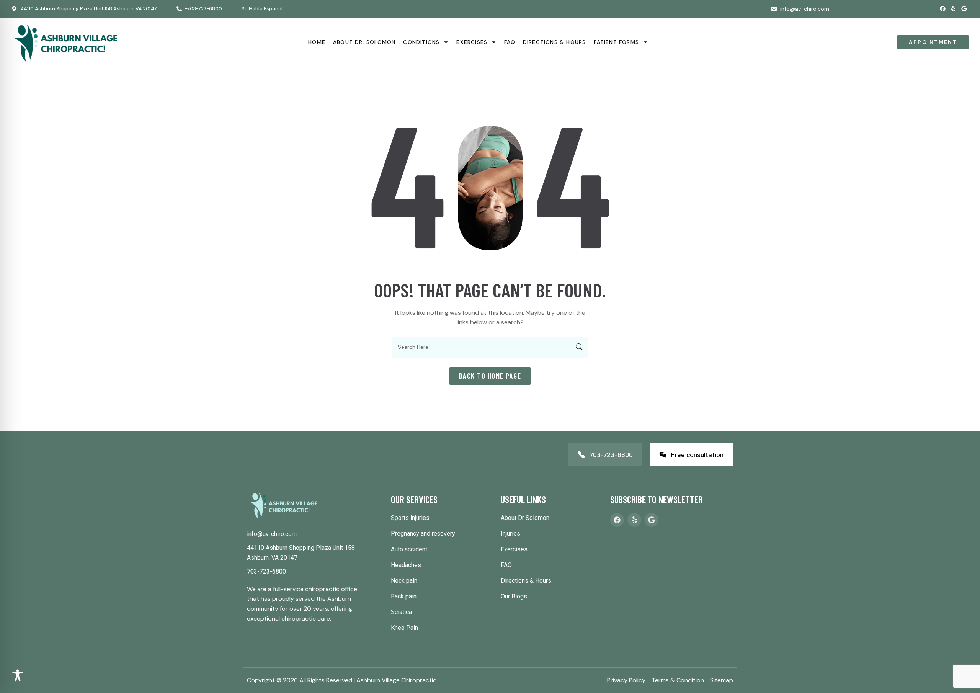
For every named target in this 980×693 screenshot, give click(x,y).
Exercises (471, 42)
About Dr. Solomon (364, 42)
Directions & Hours (554, 42)
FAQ (509, 42)
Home (316, 42)
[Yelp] (953, 8)
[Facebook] (942, 8)
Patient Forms (616, 42)
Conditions (421, 42)
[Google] (964, 8)
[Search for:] (490, 347)
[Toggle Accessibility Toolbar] (17, 675)
